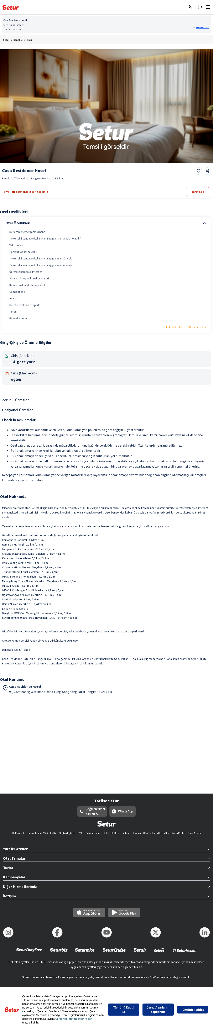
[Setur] (10, 7)
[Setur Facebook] (57, 932)
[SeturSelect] (159, 952)
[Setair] (140, 952)
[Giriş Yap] (191, 7)
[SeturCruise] (114, 952)
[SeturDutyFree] (29, 952)
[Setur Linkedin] (204, 932)
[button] (201, 27)
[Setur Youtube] (106, 932)
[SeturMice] (84, 952)
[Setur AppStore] (89, 912)
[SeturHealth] (184, 952)
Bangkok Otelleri (23, 40)
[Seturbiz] (58, 952)
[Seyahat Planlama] (199, 7)
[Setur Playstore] (124, 912)
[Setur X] (155, 932)
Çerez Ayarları (194, 833)
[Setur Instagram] (8, 932)
